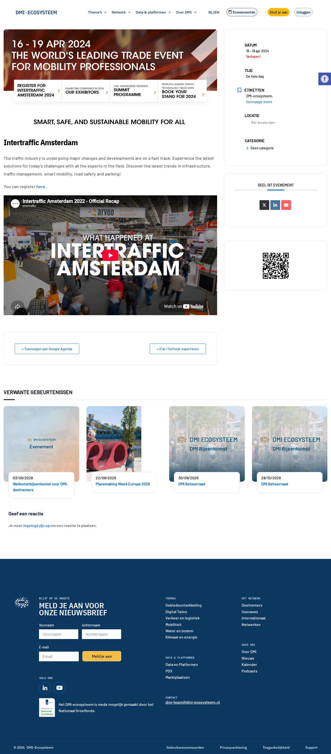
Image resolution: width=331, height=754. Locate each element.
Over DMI (184, 12)
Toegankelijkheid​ (276, 747)
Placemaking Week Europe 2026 (123, 483)
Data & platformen (151, 12)
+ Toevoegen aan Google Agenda (47, 349)
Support (311, 747)
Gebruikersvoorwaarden (185, 747)
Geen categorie (262, 148)
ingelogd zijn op (36, 525)
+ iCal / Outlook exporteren (178, 349)
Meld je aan (102, 656)
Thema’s (95, 12)
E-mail (44, 647)
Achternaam (91, 625)
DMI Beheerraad (191, 483)
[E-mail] (286, 205)
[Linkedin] (275, 205)
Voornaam (46, 625)
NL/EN (213, 12)
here (40, 186)
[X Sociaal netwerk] (264, 205)
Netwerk (119, 12)
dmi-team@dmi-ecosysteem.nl (193, 702)
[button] (324, 79)
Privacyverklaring (233, 747)
